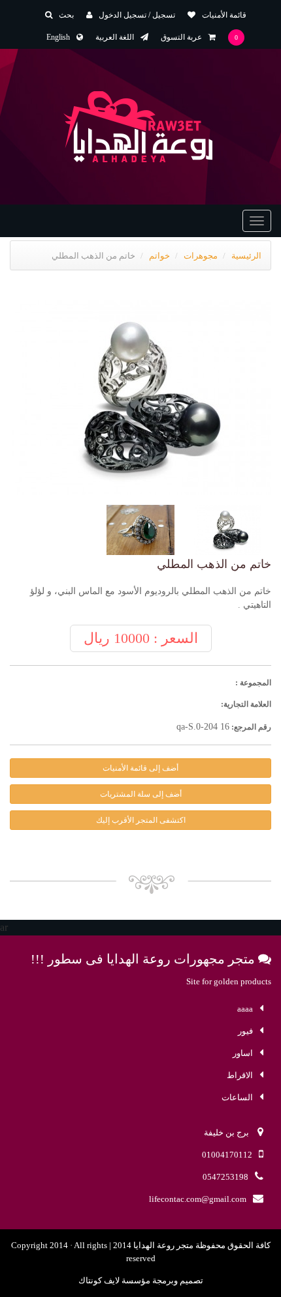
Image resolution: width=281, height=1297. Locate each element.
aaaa (245, 1009)
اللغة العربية (114, 37)
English (58, 37)
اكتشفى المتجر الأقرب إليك (141, 820)
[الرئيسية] (141, 126)
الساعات (237, 1097)
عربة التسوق (181, 37)
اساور (243, 1053)
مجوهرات (201, 256)
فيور (245, 1031)
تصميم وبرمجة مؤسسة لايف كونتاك (140, 1280)
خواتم (159, 256)
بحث (66, 15)
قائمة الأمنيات (224, 15)
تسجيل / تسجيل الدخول (137, 15)
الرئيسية (246, 256)
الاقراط (240, 1075)
